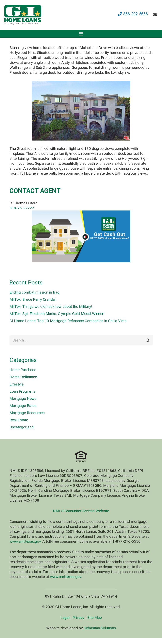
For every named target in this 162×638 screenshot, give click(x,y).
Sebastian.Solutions (100, 628)
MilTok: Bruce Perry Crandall (32, 299)
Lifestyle (16, 384)
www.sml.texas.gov (25, 541)
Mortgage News (22, 398)
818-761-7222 (21, 208)
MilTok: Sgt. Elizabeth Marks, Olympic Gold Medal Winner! (57, 313)
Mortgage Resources (27, 412)
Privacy (78, 617)
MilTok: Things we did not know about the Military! (50, 306)
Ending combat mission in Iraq (34, 292)
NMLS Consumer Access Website (81, 511)
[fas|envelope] (155, 14)
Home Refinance (23, 377)
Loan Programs (22, 391)
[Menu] (81, 34)
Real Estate (18, 420)
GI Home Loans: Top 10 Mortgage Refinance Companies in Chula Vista (67, 321)
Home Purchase (22, 369)
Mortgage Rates (22, 405)
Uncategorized (21, 427)
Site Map (94, 617)
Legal (64, 617)
